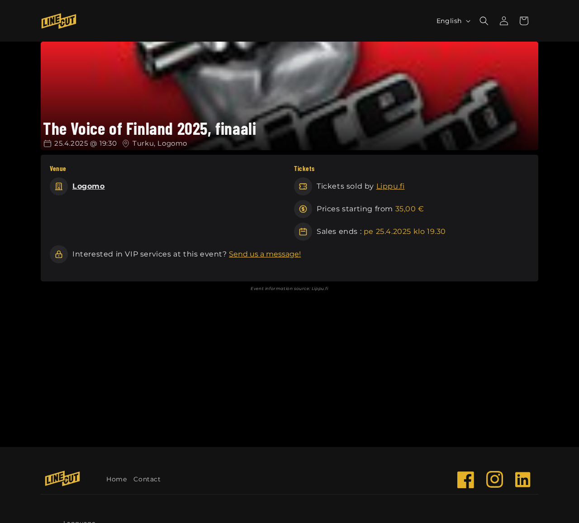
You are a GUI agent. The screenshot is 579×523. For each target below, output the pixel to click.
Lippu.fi (390, 186)
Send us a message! (265, 254)
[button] (524, 21)
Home (116, 479)
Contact (147, 479)
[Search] (484, 21)
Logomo (88, 186)
